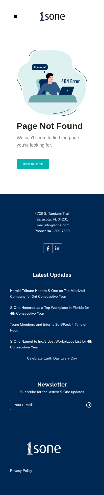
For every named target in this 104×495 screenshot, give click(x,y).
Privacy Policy (21, 471)
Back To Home (33, 164)
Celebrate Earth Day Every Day (52, 358)
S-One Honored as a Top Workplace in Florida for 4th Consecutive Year (49, 310)
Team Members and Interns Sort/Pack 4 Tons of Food (48, 327)
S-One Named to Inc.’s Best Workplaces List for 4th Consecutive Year (51, 344)
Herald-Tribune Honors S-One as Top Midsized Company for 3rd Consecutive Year (47, 293)
